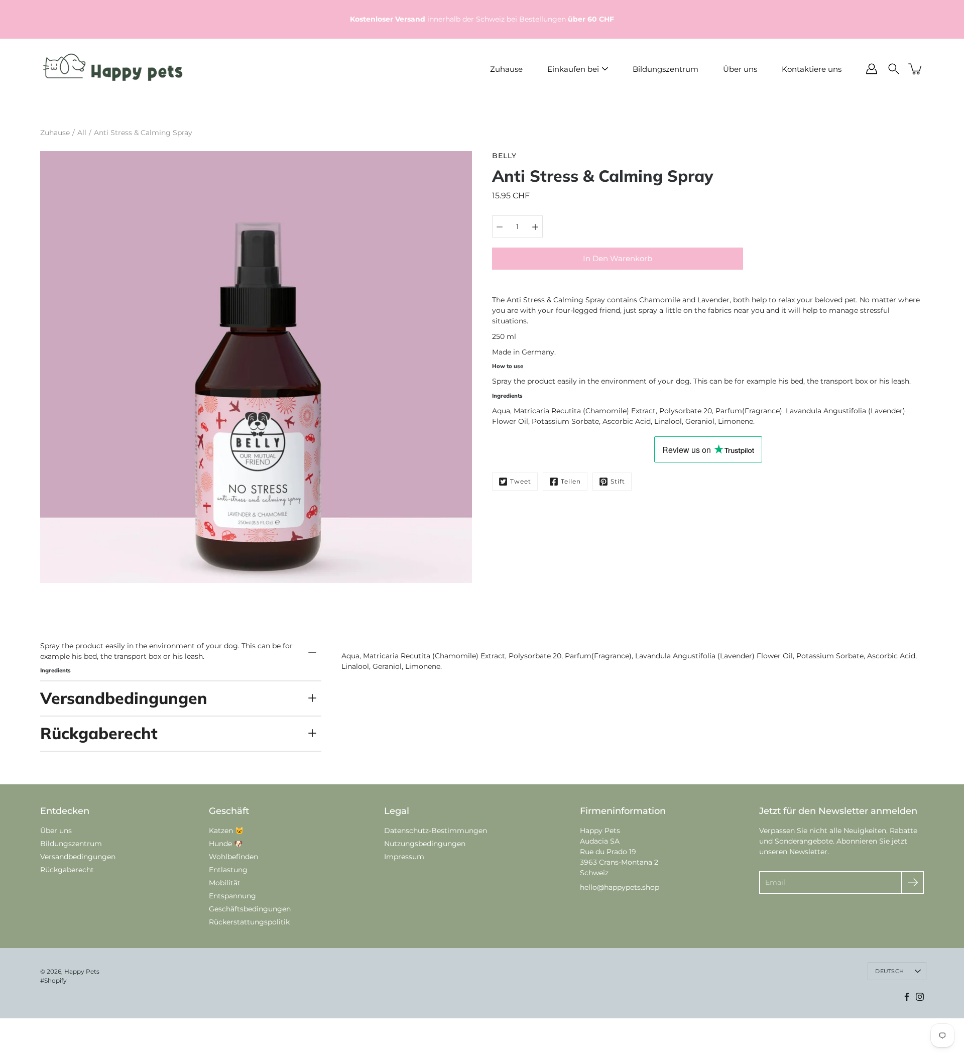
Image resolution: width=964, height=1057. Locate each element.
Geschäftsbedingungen (250, 908)
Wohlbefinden (233, 856)
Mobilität (224, 882)
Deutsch (889, 971)
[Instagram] (920, 997)
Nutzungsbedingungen (424, 843)
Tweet (520, 481)
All (81, 132)
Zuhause (506, 69)
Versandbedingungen (123, 698)
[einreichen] (912, 882)
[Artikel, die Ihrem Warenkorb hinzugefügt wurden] (916, 69)
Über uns (740, 69)
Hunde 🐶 (226, 843)
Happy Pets (81, 971)
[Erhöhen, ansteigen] (535, 226)
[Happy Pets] (113, 69)
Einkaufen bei (573, 69)
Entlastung (228, 869)
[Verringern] (499, 226)
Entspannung (232, 895)
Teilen (571, 481)
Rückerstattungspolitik (249, 921)
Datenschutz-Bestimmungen (435, 830)
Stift (618, 481)
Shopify (55, 980)
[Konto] (872, 69)
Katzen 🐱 (226, 830)
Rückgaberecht (99, 733)
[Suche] (894, 69)
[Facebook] (907, 997)
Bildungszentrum (665, 69)
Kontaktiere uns (811, 69)
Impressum (404, 856)
